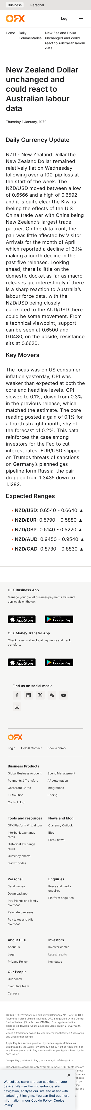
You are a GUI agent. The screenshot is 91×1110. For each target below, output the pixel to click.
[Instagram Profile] (17, 706)
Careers (13, 993)
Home (10, 33)
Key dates (55, 961)
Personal (37, 5)
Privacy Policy (18, 961)
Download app (17, 893)
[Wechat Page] (52, 695)
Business (15, 5)
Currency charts (19, 856)
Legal (11, 954)
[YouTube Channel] (63, 695)
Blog (51, 832)
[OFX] (15, 18)
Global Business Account (24, 773)
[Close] (69, 1075)
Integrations (56, 788)
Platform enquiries (61, 898)
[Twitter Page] (40, 695)
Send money (16, 886)
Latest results (57, 954)
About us (14, 947)
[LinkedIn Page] (28, 695)
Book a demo (57, 748)
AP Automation (58, 780)
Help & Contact (31, 748)
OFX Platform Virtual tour (25, 825)
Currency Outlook (60, 825)
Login (66, 18)
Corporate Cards (19, 788)
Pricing (52, 795)
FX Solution (15, 795)
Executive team (18, 986)
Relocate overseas (20, 912)
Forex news (56, 840)
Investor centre (58, 947)
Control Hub (16, 802)
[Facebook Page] (17, 695)
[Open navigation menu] (80, 18)
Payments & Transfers (23, 780)
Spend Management (61, 773)
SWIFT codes (17, 863)
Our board (15, 979)
